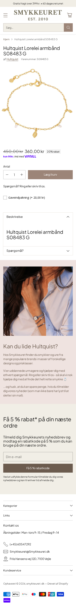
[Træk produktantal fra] (7, 174)
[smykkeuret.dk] (38, 15)
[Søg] (68, 27)
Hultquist (12, 59)
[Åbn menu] (5, 15)
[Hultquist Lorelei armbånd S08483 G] (38, 104)
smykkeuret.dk (35, 583)
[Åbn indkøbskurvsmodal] (69, 15)
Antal (6, 166)
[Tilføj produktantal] (21, 174)
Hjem (6, 39)
